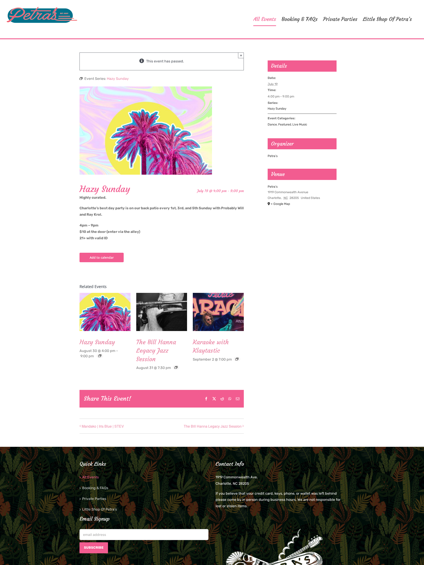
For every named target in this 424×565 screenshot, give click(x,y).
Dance (272, 124)
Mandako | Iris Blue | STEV (103, 426)
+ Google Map (280, 204)
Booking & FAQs (95, 488)
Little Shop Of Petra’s (99, 509)
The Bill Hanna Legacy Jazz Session (156, 350)
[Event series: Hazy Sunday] (99, 355)
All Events (90, 477)
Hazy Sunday (97, 342)
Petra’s (273, 156)
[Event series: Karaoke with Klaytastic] (236, 359)
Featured (284, 124)
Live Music (299, 124)
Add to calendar (102, 257)
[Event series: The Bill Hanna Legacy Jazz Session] (176, 367)
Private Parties (94, 499)
